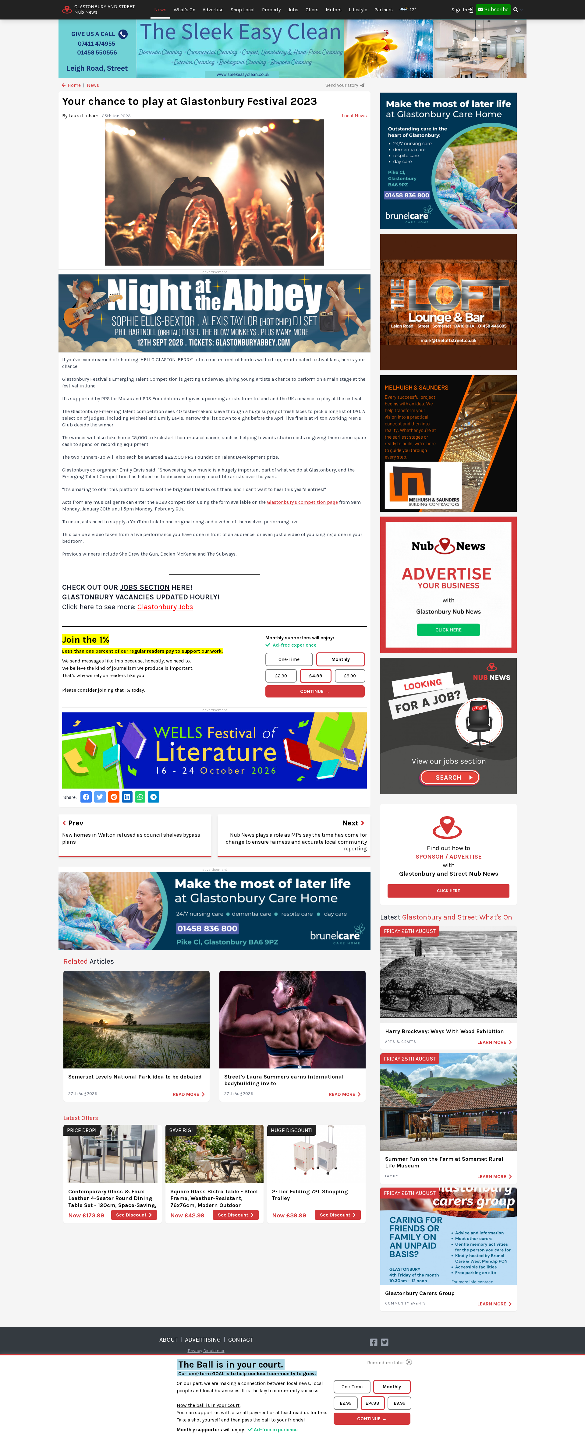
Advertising (203, 1339)
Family (391, 1176)
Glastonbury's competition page (302, 502)
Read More (186, 1094)
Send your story (342, 85)
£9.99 (350, 676)
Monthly (341, 659)
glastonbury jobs (165, 606)
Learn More (491, 1042)
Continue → (315, 691)
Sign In (459, 9)
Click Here (448, 890)
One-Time (289, 659)
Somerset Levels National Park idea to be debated (135, 1076)
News (160, 9)
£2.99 (281, 676)
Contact (240, 1339)
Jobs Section (145, 587)
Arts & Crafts (401, 1042)
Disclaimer (214, 1350)
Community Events (405, 1303)
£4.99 (315, 676)
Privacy (195, 1350)
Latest (446, 917)
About (168, 1339)
